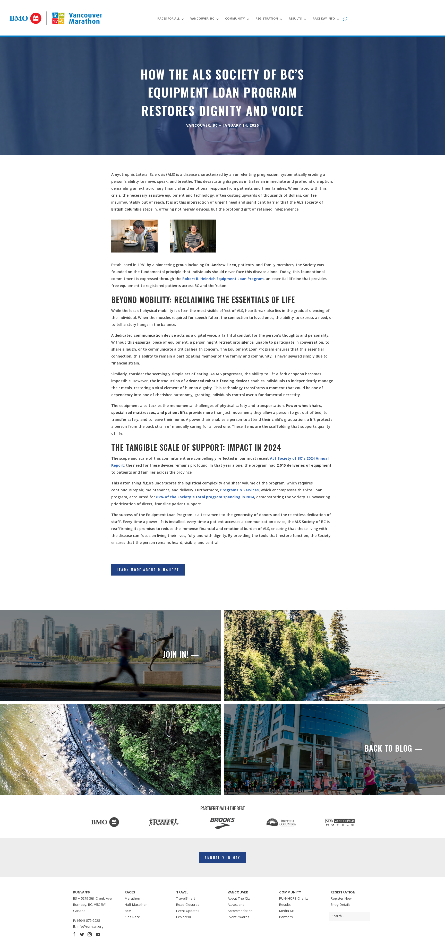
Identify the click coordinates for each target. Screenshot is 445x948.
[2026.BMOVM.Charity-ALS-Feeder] (134, 252)
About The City (239, 899)
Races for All (168, 19)
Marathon (132, 899)
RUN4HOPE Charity (294, 899)
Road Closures (187, 905)
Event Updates (187, 911)
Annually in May (222, 857)
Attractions (236, 905)
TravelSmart (185, 899)
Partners (286, 917)
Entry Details (340, 905)
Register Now (341, 899)
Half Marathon (136, 905)
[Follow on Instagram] (89, 934)
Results (295, 19)
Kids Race (132, 917)
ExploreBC (184, 917)
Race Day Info (324, 19)
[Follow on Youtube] (98, 934)
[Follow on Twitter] (82, 934)
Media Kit (286, 911)
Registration (266, 19)
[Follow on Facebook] (74, 934)
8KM (128, 911)
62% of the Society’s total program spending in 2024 (205, 497)
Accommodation (240, 911)
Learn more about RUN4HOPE (148, 569)
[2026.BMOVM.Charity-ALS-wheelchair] (193, 252)
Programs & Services (239, 491)
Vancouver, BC (202, 19)
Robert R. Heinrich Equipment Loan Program (223, 279)
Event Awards (238, 917)
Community (235, 19)
